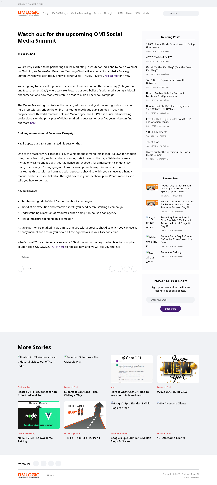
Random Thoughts (104, 13)
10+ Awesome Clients (171, 438)
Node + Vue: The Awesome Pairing (35, 439)
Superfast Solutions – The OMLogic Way (81, 393)
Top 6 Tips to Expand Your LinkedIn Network (165, 82)
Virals (146, 13)
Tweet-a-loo (152, 142)
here (33, 123)
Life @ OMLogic (59, 13)
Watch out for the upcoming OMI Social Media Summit (168, 153)
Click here (58, 246)
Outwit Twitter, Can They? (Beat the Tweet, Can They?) (169, 69)
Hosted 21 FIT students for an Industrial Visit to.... (37, 393)
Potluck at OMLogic (172, 252)
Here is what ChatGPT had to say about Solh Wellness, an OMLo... (168, 107)
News (129, 13)
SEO (137, 13)
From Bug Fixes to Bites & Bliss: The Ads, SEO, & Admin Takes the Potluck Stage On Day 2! (176, 222)
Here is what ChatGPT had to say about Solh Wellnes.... (130, 393)
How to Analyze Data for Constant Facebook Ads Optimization (165, 94)
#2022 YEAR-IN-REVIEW (159, 57)
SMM (120, 13)
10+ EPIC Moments (156, 132)
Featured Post (24, 387)
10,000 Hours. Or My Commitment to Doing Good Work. (170, 46)
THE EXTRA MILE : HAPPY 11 (82, 438)
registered (111, 75)
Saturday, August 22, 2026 (31, 4)
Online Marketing (81, 13)
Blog (45, 13)
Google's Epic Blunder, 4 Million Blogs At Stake (131, 439)
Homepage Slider (72, 433)
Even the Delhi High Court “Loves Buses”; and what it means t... (168, 120)
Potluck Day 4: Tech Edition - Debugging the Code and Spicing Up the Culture (176, 188)
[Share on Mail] (127, 269)
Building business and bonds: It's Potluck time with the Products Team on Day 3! (177, 204)
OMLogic (25, 257)
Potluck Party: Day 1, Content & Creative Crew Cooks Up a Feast (177, 239)
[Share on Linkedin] (134, 269)
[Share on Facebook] (112, 269)
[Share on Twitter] (120, 269)
